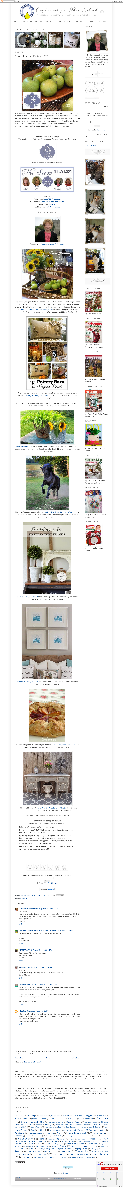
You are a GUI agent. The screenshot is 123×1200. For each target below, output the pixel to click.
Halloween (57, 1136)
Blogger (66, 1173)
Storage (94, 1149)
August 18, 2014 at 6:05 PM (48, 909)
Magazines (104, 1136)
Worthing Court (53, 207)
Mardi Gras (52, 1139)
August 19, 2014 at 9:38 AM (47, 984)
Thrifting (41, 1153)
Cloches (30, 1124)
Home (16, 21)
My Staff (32, 1141)
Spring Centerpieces (46, 1149)
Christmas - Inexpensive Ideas (32, 1122)
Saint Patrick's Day (42, 1146)
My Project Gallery (65, 21)
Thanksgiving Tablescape (100, 1151)
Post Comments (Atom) (32, 1062)
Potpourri (58, 1144)
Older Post (75, 1058)
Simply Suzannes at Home (29, 909)
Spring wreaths (82, 1149)
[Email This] (57, 895)
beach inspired (55, 1116)
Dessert (86, 1124)
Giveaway (38, 1136)
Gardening (19, 1136)
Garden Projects (99, 1133)
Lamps (96, 1136)
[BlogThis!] (59, 895)
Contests (39, 1124)
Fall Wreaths (90, 1130)
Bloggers (89, 1116)
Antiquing (30, 1115)
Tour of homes (59, 1154)
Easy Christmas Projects (67, 1127)
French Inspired (77, 1132)
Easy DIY (83, 1127)
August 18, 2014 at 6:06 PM (63, 930)
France (60, 1133)
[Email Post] (53, 895)
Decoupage (79, 1124)
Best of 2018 (77, 1116)
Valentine (25, 1157)
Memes (71, 1139)
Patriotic (96, 1141)
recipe (25, 1146)
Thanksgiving (82, 1151)
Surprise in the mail (33, 1151)
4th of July (18, 1116)
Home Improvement (72, 1136)
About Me (38, 21)
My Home (79, 21)
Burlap (34, 1119)
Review (31, 1146)
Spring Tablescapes (65, 1149)
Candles (44, 1119)
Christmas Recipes (91, 1122)
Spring (31, 1148)
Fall (41, 1129)
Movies (23, 1141)
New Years (43, 1141)
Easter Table (35, 1127)
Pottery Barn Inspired (74, 1144)
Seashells (54, 1146)
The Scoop (23, 898)
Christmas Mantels (73, 1122)
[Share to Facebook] (62, 895)
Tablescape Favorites (51, 1151)
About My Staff (50, 21)
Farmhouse (19, 1133)
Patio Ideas (87, 1141)
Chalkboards (88, 1119)
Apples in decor (44, 1116)
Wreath (89, 1157)
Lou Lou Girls (25, 1011)
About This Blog (26, 21)
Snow (95, 1146)
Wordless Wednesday (77, 1157)
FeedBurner (52, 883)
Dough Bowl (95, 1124)
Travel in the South (83, 1154)
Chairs (80, 1119)
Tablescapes (66, 1151)
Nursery (79, 1141)
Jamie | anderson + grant (28, 984)
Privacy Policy (101, 21)
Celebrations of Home (58, 1119)
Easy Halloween (95, 1127)
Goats (48, 1136)
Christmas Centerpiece (56, 1122)
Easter (23, 1127)
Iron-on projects (85, 1136)
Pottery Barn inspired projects (37, 395)
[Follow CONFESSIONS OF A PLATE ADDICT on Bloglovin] (47, 890)
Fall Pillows (78, 1130)
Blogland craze (101, 1116)
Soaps (103, 1146)
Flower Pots (50, 1133)
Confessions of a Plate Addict (52, 202)
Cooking (47, 1124)
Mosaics (93, 1139)
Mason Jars (61, 1139)
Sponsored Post (20, 1149)
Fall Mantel (67, 1130)
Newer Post (19, 1058)
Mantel (41, 1139)
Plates (47, 1144)
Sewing (63, 1146)
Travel (70, 1154)
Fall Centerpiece (55, 1130)
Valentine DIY (39, 1157)
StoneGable (52, 204)
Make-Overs (25, 1138)
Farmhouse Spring (35, 1133)
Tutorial (104, 1153)
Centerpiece (72, 1119)
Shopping (86, 1146)
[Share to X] (60, 895)
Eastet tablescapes (50, 1127)
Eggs (33, 1130)
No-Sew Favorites (68, 1141)
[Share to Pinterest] (63, 895)
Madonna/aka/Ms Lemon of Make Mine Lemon (37, 930)
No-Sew (54, 1141)
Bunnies (25, 1119)
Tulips (95, 1154)
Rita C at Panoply (26, 967)
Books (17, 1119)
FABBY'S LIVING (26, 950)
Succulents (102, 1149)
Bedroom (66, 1116)
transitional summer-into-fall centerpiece (35, 309)
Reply (21, 924)
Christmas (102, 1118)
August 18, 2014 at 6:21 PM (42, 950)
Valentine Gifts (53, 1157)
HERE (91, 134)
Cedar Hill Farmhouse (52, 199)
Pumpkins (93, 1144)
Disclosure (89, 21)
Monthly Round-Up (82, 1139)
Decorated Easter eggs (64, 1124)
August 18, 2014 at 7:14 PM (42, 967)
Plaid (39, 1144)
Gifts (29, 1136)
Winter (64, 1157)
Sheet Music (75, 1146)
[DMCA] (20, 1163)
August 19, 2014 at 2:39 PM (39, 1011)
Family (101, 1130)
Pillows (30, 1144)
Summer (18, 1151)
